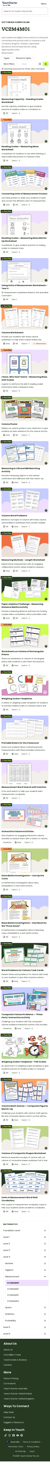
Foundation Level (11, 1230)
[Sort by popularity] (45, 64)
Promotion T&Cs (15, 1446)
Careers (8, 1364)
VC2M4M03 (13, 1295)
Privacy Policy (33, 1446)
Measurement (12, 1276)
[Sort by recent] (40, 64)
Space (8, 1307)
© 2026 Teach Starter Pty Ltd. (26, 1456)
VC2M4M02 (13, 1289)
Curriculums (10, 1383)
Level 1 (6, 1237)
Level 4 (6, 1256)
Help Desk (9, 1412)
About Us (8, 1349)
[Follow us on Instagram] (10, 1435)
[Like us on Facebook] (14, 1435)
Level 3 (6, 1250)
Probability (10, 1320)
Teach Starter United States (18, 1393)
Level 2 (6, 1243)
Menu (43, 3)
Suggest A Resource (14, 1422)
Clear (24, 64)
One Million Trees (12, 1354)
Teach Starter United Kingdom (19, 1398)
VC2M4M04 (13, 1301)
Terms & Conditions (31, 1442)
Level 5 (6, 1327)
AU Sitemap (20, 1451)
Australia (14, 1442)
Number (9, 1263)
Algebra (9, 1270)
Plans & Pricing (11, 1378)
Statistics (9, 1314)
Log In (32, 1451)
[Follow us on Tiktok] (6, 1435)
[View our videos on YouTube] (18, 1435)
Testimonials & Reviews (15, 1359)
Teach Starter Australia (15, 1388)
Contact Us (9, 1417)
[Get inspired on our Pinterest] (22, 1435)
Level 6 (6, 1333)
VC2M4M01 (13, 1282)
